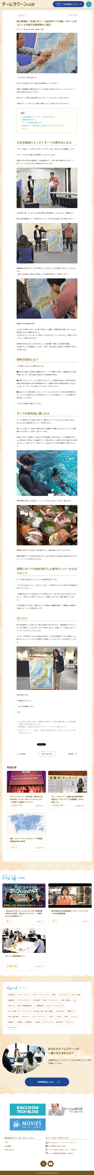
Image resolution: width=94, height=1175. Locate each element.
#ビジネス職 (76, 995)
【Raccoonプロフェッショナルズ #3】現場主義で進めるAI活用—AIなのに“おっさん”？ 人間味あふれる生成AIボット (23, 913)
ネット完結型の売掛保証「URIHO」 (61, 1153)
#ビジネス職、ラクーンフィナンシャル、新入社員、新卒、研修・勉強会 (30, 1011)
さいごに (25, 128)
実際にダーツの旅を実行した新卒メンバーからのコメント (43, 125)
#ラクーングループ (24, 1000)
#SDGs (51, 1016)
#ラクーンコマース (24, 995)
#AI (74, 1000)
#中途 (44, 1000)
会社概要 (8, 1146)
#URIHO (37, 1022)
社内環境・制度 (16, 805)
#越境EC (11, 1022)
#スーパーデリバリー (39, 1016)
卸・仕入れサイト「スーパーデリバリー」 (63, 1142)
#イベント (20, 29)
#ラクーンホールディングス (55, 1006)
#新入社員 (27, 29)
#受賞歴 (19, 1022)
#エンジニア (12, 1027)
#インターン (54, 1000)
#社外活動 (36, 1000)
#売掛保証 (28, 1022)
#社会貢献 (11, 995)
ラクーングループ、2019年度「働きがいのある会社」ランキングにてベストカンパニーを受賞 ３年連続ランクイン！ (26, 799)
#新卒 (54, 995)
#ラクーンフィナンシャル (41, 995)
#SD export (60, 1011)
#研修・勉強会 (35, 29)
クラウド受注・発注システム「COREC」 (63, 1149)
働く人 (9, 921)
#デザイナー (70, 1022)
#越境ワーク (71, 1011)
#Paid (59, 1016)
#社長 (42, 29)
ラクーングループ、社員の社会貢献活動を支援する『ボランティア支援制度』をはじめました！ (67, 799)
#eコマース (25, 1016)
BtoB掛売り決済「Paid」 (57, 1146)
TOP (6, 1142)
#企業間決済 (40, 1006)
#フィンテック (48, 1022)
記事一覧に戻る (47, 754)
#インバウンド (64, 995)
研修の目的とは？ (28, 120)
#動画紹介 (11, 1000)
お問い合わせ (9, 1149)
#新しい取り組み (13, 1016)
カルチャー (22, 15)
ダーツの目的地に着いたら (32, 122)
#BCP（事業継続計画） (25, 1006)
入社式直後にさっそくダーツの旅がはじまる (38, 117)
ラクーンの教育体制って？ (15, 956)
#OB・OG (11, 1006)
